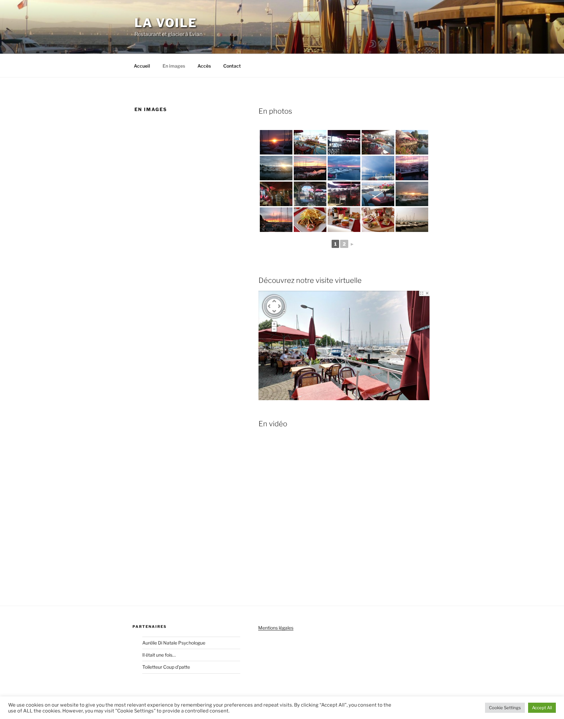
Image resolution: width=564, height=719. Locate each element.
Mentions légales (275, 627)
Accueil (142, 66)
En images (174, 66)
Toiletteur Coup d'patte (166, 667)
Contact (232, 66)
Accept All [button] (542, 707)
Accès (204, 66)
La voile (165, 23)
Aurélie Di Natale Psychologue (173, 642)
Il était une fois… (159, 655)
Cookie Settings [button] (505, 707)
